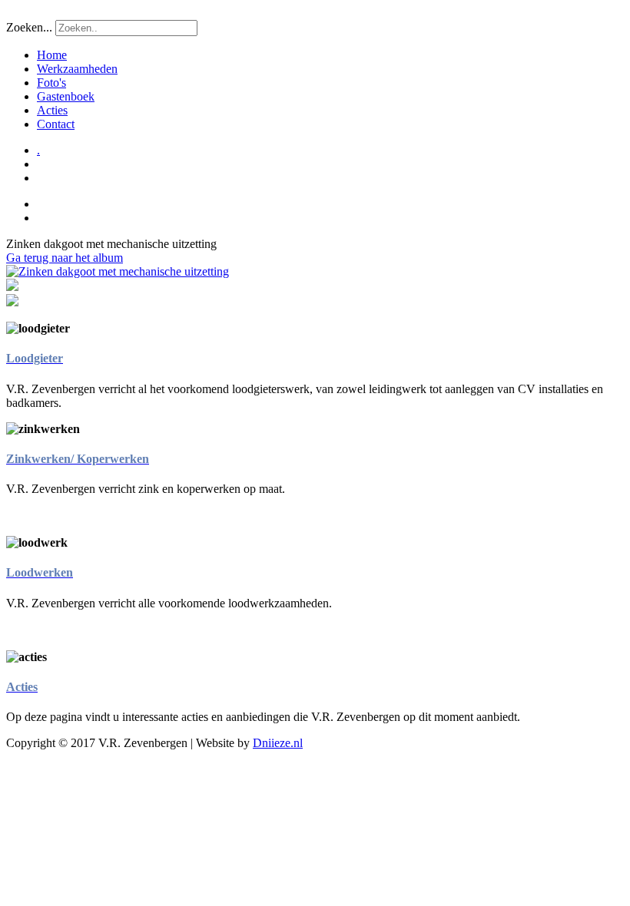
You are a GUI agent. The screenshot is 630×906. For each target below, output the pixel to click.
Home (52, 54)
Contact (56, 124)
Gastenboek (65, 96)
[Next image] (12, 302)
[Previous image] (12, 286)
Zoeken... (29, 27)
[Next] (117, 271)
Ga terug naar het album (64, 257)
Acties (52, 110)
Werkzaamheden (77, 68)
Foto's (51, 82)
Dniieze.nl (278, 742)
